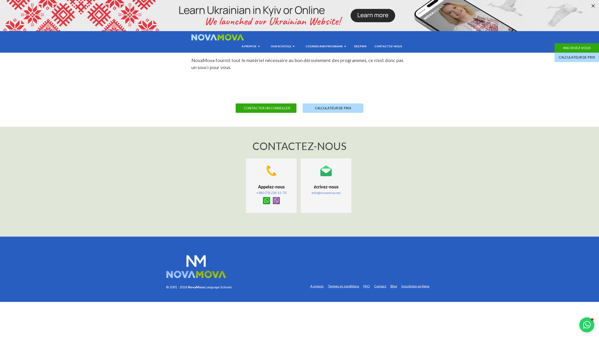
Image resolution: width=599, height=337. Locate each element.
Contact (380, 286)
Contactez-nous (388, 46)
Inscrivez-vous (577, 48)
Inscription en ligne (415, 286)
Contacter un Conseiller (267, 108)
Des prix (360, 46)
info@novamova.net (326, 193)
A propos (317, 286)
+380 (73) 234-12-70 (271, 193)
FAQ (366, 286)
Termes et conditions (343, 286)
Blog (394, 286)
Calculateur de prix (577, 57)
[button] (586, 324)
